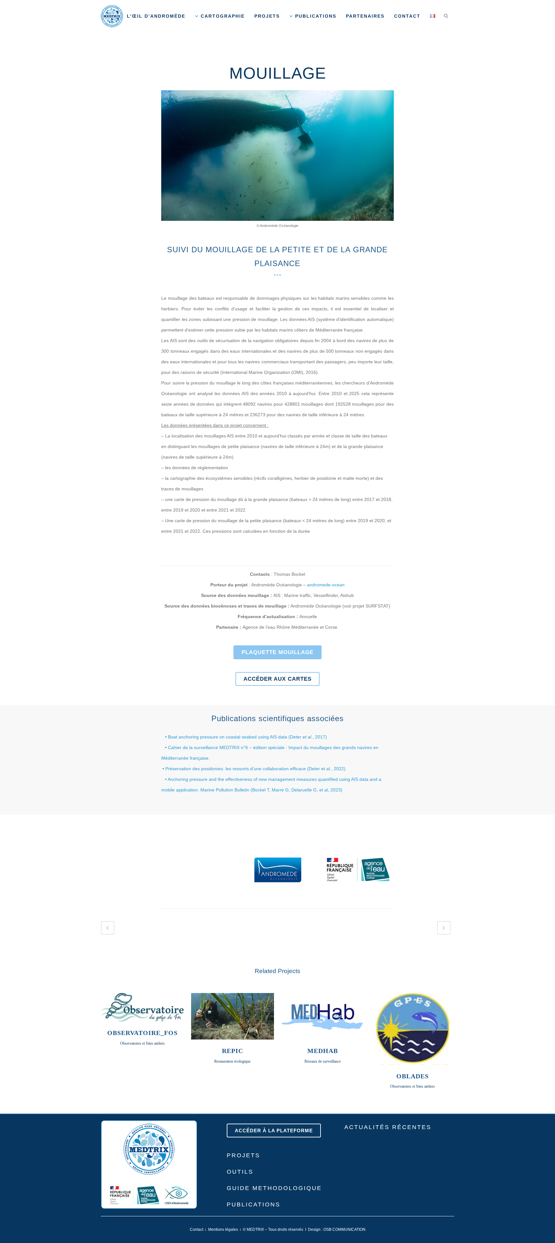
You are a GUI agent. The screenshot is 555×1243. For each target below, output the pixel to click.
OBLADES (412, 1076)
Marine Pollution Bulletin (225, 789)
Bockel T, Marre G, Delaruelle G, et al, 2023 (296, 789)
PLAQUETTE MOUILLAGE (277, 652)
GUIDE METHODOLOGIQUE (274, 1188)
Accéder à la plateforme (274, 1130)
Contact (196, 1229)
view (142, 1006)
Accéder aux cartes (277, 679)
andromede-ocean (326, 584)
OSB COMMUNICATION (344, 1229)
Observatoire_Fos (142, 1032)
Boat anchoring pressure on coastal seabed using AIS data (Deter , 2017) (247, 736)
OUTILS (240, 1172)
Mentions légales (223, 1229)
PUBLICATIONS (253, 1204)
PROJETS (243, 1155)
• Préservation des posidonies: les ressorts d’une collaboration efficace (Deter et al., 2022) (253, 768)
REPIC (232, 1050)
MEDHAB (322, 1050)
